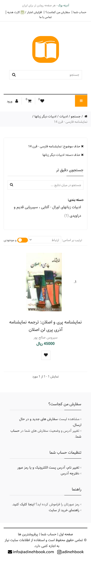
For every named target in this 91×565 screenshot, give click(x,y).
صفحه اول (66, 534)
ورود (10, 101)
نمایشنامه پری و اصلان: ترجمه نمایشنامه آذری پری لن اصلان (45, 325)
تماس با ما (45, 17)
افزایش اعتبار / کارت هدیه (24, 12)
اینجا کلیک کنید (23, 504)
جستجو (76, 116)
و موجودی (10, 240)
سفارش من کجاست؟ (57, 12)
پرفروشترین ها (28, 534)
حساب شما (79, 12)
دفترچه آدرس (70, 473)
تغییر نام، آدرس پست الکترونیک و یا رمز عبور (48, 468)
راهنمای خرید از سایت (64, 510)
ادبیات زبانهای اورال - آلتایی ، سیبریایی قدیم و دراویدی (47, 211)
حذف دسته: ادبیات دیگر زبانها (61, 155)
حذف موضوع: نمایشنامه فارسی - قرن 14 (54, 146)
